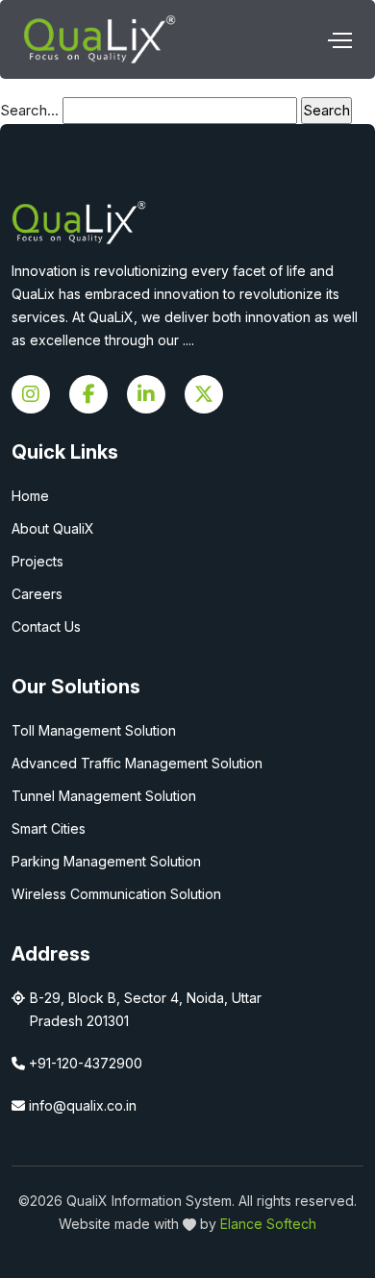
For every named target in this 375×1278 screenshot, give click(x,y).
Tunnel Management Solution (104, 796)
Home (30, 496)
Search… (29, 110)
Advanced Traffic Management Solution (137, 763)
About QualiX (53, 528)
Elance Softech (268, 1223)
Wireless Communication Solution (116, 894)
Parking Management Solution (106, 861)
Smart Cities (49, 828)
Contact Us (46, 626)
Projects (37, 561)
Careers (37, 594)
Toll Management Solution (94, 730)
